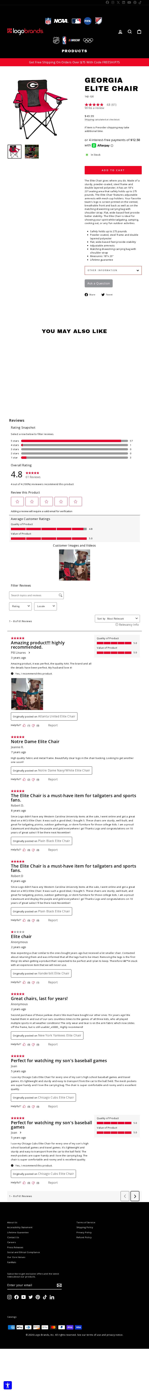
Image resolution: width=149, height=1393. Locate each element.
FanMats (11, 1262)
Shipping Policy (84, 1227)
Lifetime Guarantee (18, 1232)
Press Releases (15, 1247)
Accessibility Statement (20, 1227)
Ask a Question (98, 283)
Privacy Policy (84, 1232)
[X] (118, 2)
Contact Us (13, 1237)
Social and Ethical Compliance (23, 1252)
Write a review (94, 107)
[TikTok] (140, 2)
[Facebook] (107, 2)
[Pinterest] (135, 2)
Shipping (89, 119)
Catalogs (11, 1316)
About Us (12, 1222)
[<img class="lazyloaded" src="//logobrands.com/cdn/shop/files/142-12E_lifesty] (32, 152)
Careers (11, 1242)
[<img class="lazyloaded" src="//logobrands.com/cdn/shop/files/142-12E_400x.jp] (14, 152)
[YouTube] (129, 2)
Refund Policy (84, 1237)
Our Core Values (16, 1257)
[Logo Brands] (25, 31)
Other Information (102, 270)
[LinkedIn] (123, 2)
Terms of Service (85, 1222)
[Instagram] (112, 2)
